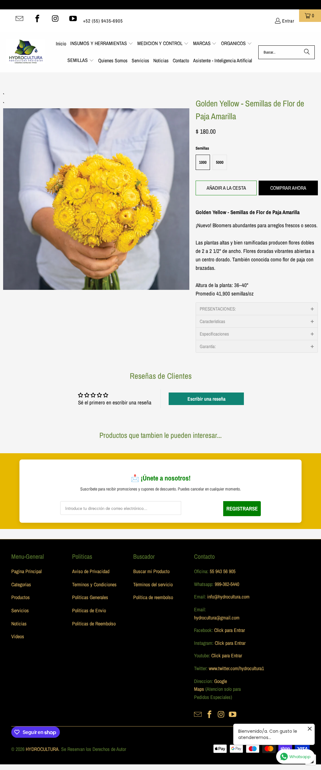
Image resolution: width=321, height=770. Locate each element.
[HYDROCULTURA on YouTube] (73, 18)
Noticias (19, 623)
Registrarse (242, 508)
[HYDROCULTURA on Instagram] (55, 18)
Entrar (288, 21)
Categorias (21, 584)
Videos (17, 636)
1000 (203, 162)
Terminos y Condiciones (94, 584)
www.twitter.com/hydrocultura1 (236, 668)
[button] (101, 43)
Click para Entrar (229, 630)
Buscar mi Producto (151, 571)
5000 (220, 162)
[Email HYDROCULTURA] (19, 18)
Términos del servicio (153, 584)
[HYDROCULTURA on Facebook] (37, 18)
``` (96, 190)
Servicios (20, 610)
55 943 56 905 (222, 571)
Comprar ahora (288, 187)
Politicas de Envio (89, 610)
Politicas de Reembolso (94, 623)
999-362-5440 (226, 584)
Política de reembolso (153, 597)
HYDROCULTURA (42, 749)
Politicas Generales (90, 597)
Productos (20, 597)
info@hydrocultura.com (228, 596)
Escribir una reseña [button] (206, 398)
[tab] (257, 308)
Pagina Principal (26, 571)
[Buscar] (307, 52)
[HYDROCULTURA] (25, 52)
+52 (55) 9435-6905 (103, 21)
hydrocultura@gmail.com (216, 617)
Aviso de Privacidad (90, 571)
